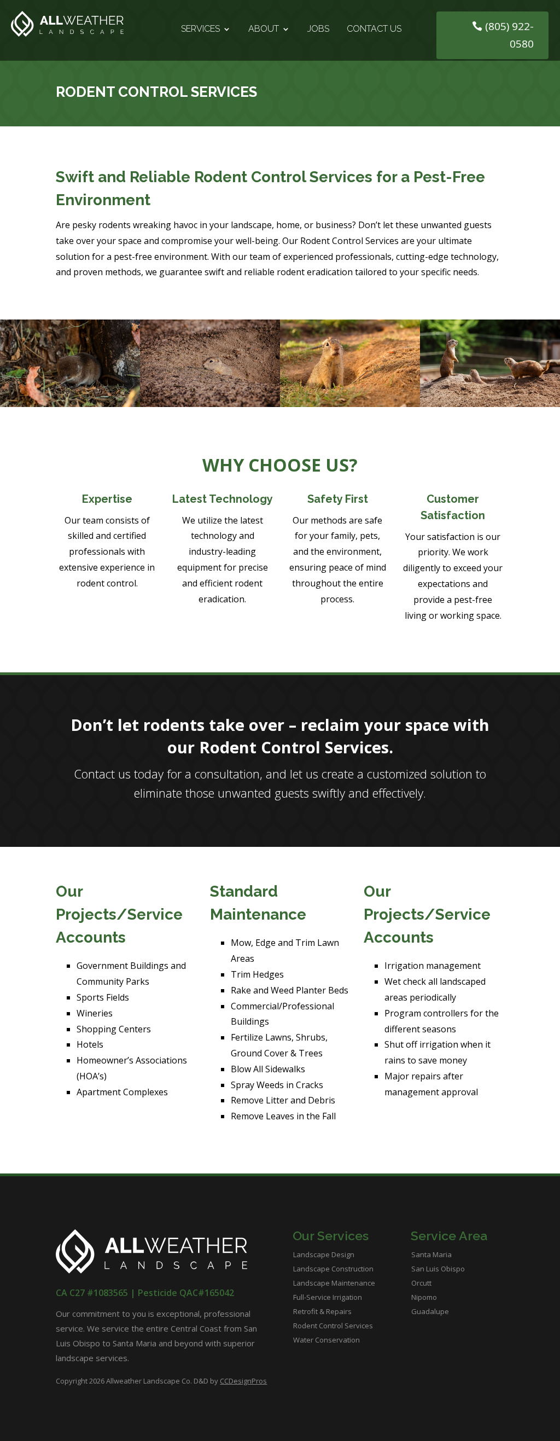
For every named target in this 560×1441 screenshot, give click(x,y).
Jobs (318, 29)
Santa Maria (431, 1254)
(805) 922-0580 (509, 35)
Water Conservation (326, 1340)
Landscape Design (323, 1254)
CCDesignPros (243, 1381)
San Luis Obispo (438, 1269)
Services (200, 29)
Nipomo (424, 1297)
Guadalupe (430, 1311)
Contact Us (374, 29)
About (263, 29)
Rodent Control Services (333, 1325)
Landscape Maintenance (334, 1283)
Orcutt (421, 1283)
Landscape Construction (333, 1269)
